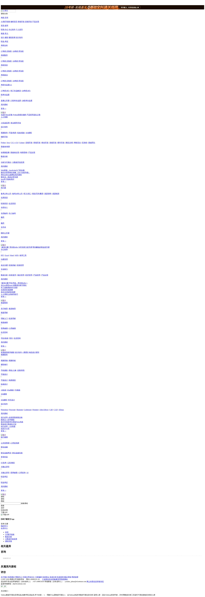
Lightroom (27, 410)
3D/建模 (29, 133)
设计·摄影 (4, 37)
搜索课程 (24, 503)
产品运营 (35, 22)
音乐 (11, 338)
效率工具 (23, 255)
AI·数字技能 (5, 22)
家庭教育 (4, 303)
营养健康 (4, 328)
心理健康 (12, 328)
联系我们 (11, 577)
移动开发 (45, 143)
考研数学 (4, 55)
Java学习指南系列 (7, 179)
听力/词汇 (27, 194)
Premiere (36, 410)
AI (27, 473)
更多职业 (4, 457)
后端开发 (28, 22)
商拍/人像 (12, 370)
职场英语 (4, 203)
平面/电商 (12, 133)
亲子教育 (4, 309)
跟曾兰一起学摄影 (8, 420)
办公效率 (4, 249)
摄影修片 (4, 364)
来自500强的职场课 (8, 292)
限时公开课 (5, 233)
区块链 (84, 143)
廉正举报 (67, 577)
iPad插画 (10, 390)
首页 (7, 532)
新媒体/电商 (5, 146)
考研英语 (4, 65)
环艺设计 (11, 400)
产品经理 (36, 275)
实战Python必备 (6, 115)
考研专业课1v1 (6, 85)
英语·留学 (4, 25)
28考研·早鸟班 (18, 51)
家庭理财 (4, 313)
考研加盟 (74, 577)
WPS (16, 255)
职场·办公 (4, 29)
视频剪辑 (4, 360)
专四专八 (4, 207)
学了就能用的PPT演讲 (9, 287)
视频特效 (12, 360)
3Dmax (61, 410)
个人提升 (19, 29)
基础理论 (91, 143)
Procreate (12, 410)
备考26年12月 (17, 194)
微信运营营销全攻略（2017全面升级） (15, 172)
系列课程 (4, 104)
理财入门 (4, 318)
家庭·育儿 (4, 33)
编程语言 (13, 22)
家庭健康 (4, 322)
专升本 (3, 227)
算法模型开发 (16, 123)
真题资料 (47, 194)
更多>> (3, 108)
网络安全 (77, 143)
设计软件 (19, 37)
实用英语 (4, 197)
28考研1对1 (26, 91)
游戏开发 (53, 143)
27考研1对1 (5, 91)
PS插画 (17, 390)
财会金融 (4, 447)
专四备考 (4, 213)
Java (8, 143)
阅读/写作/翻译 (37, 194)
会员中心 (4, 528)
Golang (21, 143)
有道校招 (60, 577)
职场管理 (20, 265)
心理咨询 (22, 473)
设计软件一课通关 (22, 352)
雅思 (2, 217)
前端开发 (21, 22)
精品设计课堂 (34, 352)
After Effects (44, 410)
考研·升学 (4, 18)
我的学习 (4, 526)
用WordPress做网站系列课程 (11, 175)
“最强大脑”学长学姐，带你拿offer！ (14, 283)
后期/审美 (21, 370)
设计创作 (4, 127)
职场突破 (12, 265)
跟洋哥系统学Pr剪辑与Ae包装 (12, 422)
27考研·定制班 (6, 51)
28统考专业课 (27, 101)
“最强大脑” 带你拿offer (9, 247)
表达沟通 (4, 265)
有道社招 (53, 577)
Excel (7, 255)
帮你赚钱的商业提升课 (41, 247)
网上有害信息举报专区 (95, 581)
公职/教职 (11, 463)
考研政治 (4, 75)
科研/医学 (12, 275)
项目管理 (20, 275)
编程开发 (4, 137)
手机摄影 (4, 370)
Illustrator (20, 410)
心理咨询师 (15, 443)
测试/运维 (69, 143)
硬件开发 (61, 143)
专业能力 (4, 269)
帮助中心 (18, 577)
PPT (2, 255)
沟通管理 (4, 259)
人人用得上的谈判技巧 (9, 294)
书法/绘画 (4, 338)
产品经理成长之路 (33, 115)
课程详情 (8, 541)
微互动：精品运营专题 (9, 177)
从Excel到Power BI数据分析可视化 (14, 285)
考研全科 (4, 45)
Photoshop (4, 410)
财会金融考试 (6, 453)
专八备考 (12, 213)
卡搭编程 (38, 577)
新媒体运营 (15, 152)
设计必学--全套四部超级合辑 (11, 417)
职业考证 (4, 476)
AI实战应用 (5, 123)
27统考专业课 (16, 101)
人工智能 (4, 117)
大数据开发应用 (18, 162)
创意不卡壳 (5, 429)
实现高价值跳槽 (7, 290)
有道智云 (45, 577)
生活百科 (4, 332)
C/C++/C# (14, 143)
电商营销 (23, 152)
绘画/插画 (21, 133)
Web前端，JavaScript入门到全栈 (13, 170)
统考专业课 (5, 95)
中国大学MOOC (29, 577)
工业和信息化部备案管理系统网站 (55, 579)
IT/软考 (3, 463)
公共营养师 (5, 443)
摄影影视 (12, 37)
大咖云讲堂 (5, 467)
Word (12, 255)
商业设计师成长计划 (8, 424)
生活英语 (12, 203)
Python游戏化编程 (19, 115)
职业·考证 (4, 41)
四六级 (3, 188)
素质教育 (12, 309)
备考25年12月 (6, 194)
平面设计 (4, 374)
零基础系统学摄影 (8, 352)
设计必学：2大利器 (8, 426)
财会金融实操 (17, 453)
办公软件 (12, 29)
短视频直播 (5, 152)
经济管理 (28, 275)
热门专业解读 (16, 91)
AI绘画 (3, 390)
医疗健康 (4, 437)
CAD (56, 410)
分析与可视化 (6, 162)
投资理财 (12, 318)
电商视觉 (12, 380)
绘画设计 (4, 384)
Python (3, 143)
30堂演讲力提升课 (25, 247)
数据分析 (4, 156)
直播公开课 (5, 101)
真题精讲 (55, 194)
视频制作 (4, 133)
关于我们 (4, 577)
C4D (51, 410)
